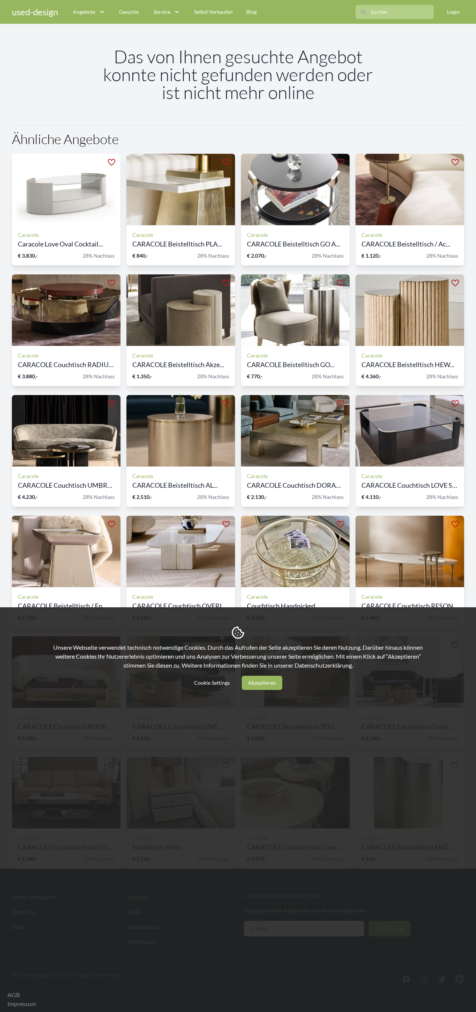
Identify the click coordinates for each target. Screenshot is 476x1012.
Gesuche (129, 12)
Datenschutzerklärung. (324, 665)
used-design (35, 11)
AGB (13, 994)
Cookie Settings (212, 683)
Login (453, 12)
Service (162, 12)
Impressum (21, 1003)
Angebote (84, 12)
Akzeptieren (262, 683)
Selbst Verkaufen (213, 12)
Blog (251, 12)
